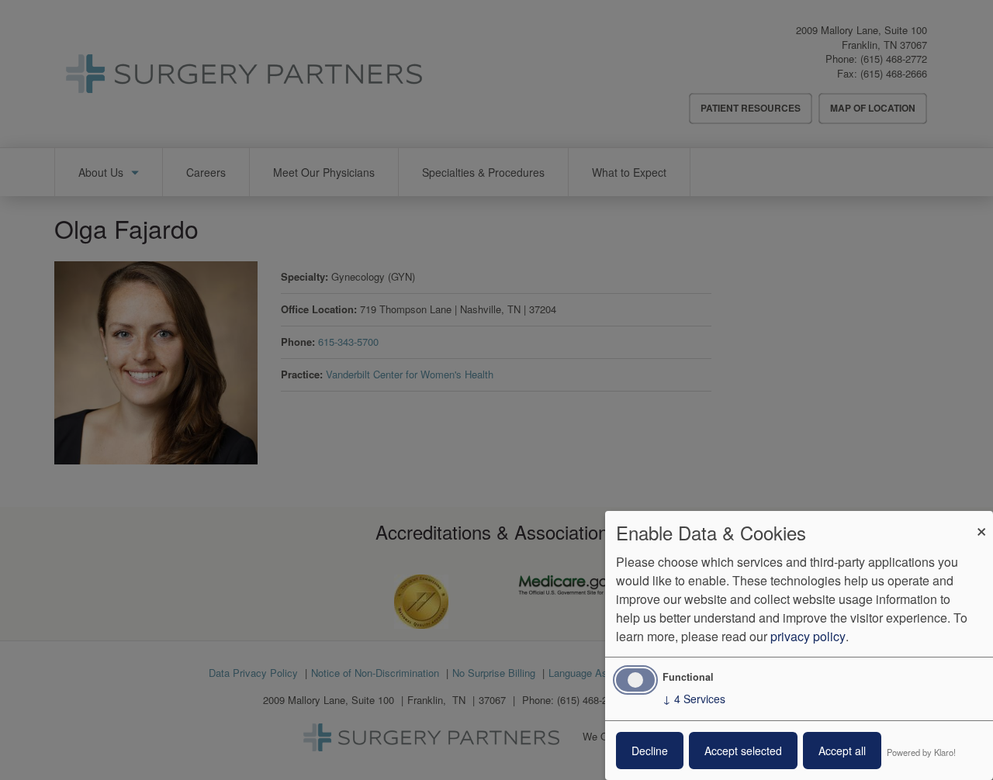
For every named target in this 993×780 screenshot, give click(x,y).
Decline (649, 750)
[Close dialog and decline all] (981, 520)
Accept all (842, 750)
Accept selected (743, 750)
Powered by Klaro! (921, 752)
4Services (694, 698)
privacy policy (808, 636)
